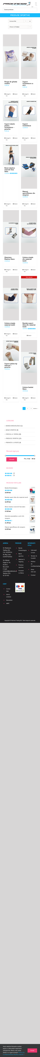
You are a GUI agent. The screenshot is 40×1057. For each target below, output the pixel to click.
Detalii (15, 94)
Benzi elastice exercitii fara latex (9, 169)
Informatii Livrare (34, 551)
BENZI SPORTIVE (11, 430)
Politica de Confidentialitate (34, 564)
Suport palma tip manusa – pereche (10, 365)
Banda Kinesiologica (22, 549)
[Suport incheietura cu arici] (29, 56)
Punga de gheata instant (10, 83)
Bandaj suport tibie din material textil (29, 325)
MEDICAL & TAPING (12, 434)
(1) (10, 475)
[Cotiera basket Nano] (29, 362)
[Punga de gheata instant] (11, 56)
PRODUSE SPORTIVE (12, 438)
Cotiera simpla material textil (9, 324)
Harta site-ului (33, 571)
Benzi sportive (21, 555)
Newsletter (9, 600)
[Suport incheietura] (29, 110)
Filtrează (11, 459)
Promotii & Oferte (21, 572)
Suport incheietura (27, 125)
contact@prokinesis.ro (10, 571)
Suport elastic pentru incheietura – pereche (9, 126)
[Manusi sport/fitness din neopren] (29, 166)
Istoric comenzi (8, 596)
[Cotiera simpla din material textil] (29, 232)
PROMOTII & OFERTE (12, 442)
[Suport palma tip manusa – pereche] (11, 350)
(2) (10, 473)
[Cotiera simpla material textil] (11, 298)
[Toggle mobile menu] (36, 3)
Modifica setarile (18, 1054)
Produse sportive (21, 566)
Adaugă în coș (8, 94)
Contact (33, 575)
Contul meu (8, 590)
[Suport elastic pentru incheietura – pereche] (11, 110)
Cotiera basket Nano (28, 388)
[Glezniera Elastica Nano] (11, 232)
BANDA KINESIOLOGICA (13, 426)
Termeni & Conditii (34, 557)
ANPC (7, 603)
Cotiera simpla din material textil (28, 259)
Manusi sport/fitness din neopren (29, 193)
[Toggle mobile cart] (32, 7)
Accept (32, 1050)
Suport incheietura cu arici (28, 83)
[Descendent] (30, 21)
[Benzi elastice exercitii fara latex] (11, 154)
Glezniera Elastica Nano (9, 258)
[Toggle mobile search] (36, 5)
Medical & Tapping (22, 561)
